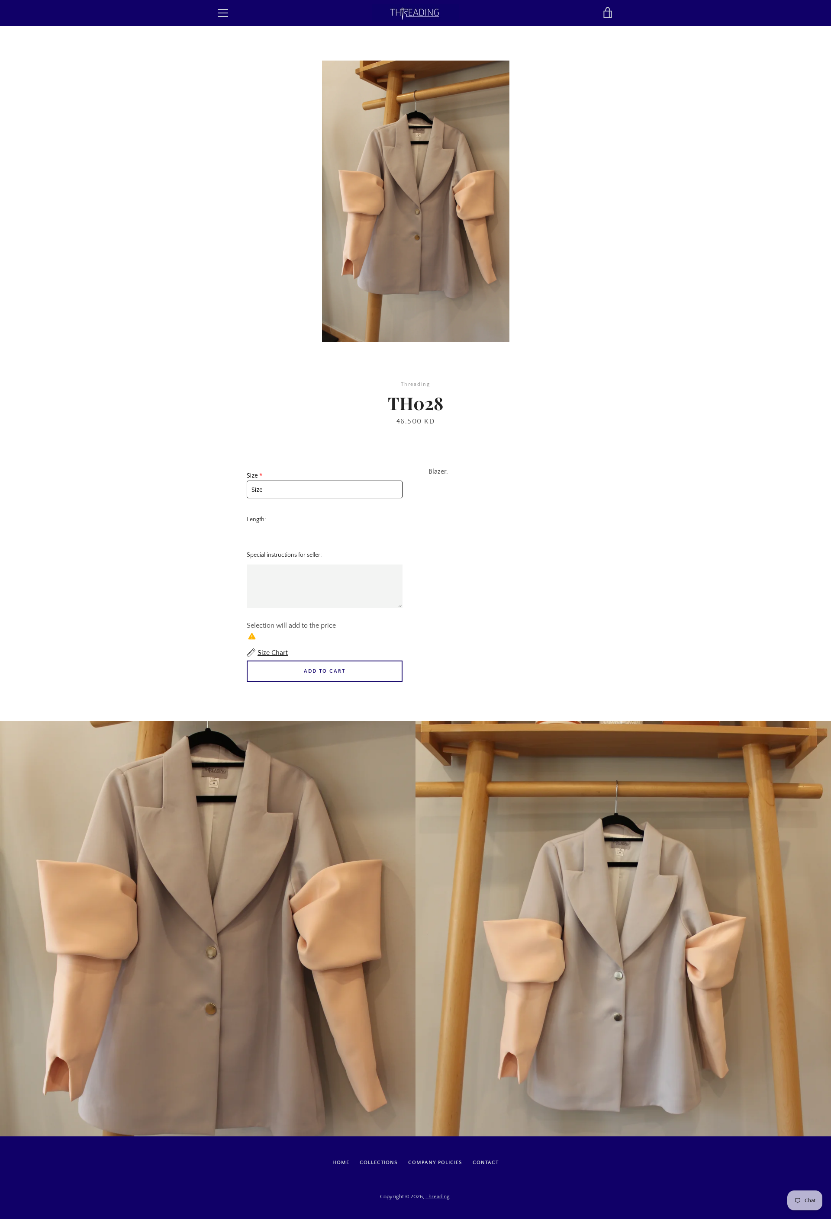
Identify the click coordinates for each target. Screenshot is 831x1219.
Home (340, 1162)
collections (379, 1162)
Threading (437, 1196)
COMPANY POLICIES (435, 1162)
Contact (486, 1162)
